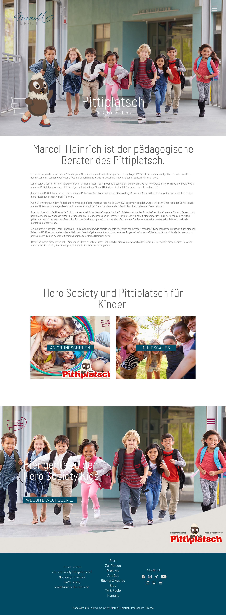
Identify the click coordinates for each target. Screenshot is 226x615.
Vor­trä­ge (113, 575)
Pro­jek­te (113, 570)
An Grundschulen (70, 347)
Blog (113, 585)
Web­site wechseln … (49, 500)
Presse (150, 607)
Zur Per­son (113, 565)
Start (113, 560)
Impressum (137, 607)
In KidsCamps (156, 347)
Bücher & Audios (113, 580)
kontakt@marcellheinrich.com (72, 587)
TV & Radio (113, 590)
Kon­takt (113, 595)
